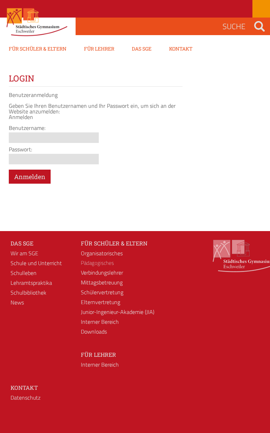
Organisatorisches (102, 253)
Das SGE (22, 243)
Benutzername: (27, 128)
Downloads (94, 331)
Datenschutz (25, 397)
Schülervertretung (102, 292)
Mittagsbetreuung (102, 282)
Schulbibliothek (28, 292)
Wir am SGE (24, 253)
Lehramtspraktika (31, 282)
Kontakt (24, 387)
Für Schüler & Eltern (114, 243)
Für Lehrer (98, 354)
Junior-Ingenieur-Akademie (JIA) (117, 312)
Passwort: (20, 149)
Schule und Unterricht (36, 263)
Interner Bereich (100, 321)
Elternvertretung (100, 302)
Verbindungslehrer (102, 272)
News (17, 302)
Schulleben (24, 273)
